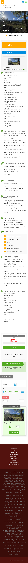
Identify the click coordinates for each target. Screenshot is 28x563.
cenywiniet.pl (8, 478)
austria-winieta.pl (9, 472)
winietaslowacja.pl (8, 539)
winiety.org (23, 542)
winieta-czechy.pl (19, 522)
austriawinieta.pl (19, 472)
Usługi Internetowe (14, 462)
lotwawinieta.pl (8, 495)
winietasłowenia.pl (19, 540)
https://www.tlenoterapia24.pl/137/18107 (13, 69)
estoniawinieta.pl (20, 487)
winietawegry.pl (6, 542)
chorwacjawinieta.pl (18, 478)
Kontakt (14, 460)
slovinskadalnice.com (8, 506)
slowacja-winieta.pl (20, 506)
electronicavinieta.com (17, 486)
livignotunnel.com (9, 493)
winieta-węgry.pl (19, 525)
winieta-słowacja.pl (18, 524)
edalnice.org (22, 484)
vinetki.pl (19, 518)
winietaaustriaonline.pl (14, 528)
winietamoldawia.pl (18, 534)
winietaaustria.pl (17, 527)
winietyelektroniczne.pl (19, 543)
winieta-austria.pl (9, 522)
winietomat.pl (15, 542)
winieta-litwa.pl (8, 524)
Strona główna (6, 33)
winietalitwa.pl (18, 533)
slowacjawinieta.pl (8, 507)
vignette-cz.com (9, 513)
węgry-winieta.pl (8, 548)
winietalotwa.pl (8, 534)
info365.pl (23, 489)
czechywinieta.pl (19, 480)
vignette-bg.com (19, 512)
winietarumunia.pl (9, 537)
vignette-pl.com (19, 513)
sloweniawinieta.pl (19, 507)
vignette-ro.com (19, 515)
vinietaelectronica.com (14, 519)
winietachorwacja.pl (9, 531)
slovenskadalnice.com (19, 504)
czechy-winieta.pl (9, 480)
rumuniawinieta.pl (7, 503)
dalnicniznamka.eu (8, 483)
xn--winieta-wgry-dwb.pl (14, 554)
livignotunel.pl (18, 492)
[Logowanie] (7, 10)
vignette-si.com (11, 516)
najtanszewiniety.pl (19, 498)
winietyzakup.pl (20, 546)
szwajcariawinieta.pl (20, 509)
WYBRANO (13, 433)
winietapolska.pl (19, 536)
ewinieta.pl (17, 489)
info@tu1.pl (8, 7)
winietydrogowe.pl (7, 543)
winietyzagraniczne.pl (9, 546)
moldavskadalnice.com (20, 496)
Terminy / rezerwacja (15, 46)
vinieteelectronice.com (9, 521)
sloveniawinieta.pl (8, 504)
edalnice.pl (7, 486)
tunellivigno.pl (19, 510)
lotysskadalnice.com (18, 495)
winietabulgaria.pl (20, 530)
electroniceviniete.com (9, 487)
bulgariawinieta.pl (19, 475)
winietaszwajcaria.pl (9, 540)
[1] (18, 426)
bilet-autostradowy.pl (8, 474)
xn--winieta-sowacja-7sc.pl (14, 553)
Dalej (13, 347)
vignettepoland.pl (11, 518)
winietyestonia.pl (9, 545)
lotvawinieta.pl (19, 493)
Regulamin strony (14, 456)
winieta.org (9, 527)
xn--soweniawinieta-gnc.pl (14, 550)
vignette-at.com (9, 512)
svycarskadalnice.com (8, 509)
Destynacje (14, 452)
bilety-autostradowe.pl (19, 474)
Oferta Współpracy (14, 464)
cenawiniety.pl (20, 477)
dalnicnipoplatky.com (19, 481)
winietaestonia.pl (10, 533)
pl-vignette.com (20, 500)
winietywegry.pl (19, 545)
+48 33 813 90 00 (10, 5)
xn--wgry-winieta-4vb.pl (14, 551)
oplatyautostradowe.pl (9, 500)
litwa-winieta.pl (18, 490)
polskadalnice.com (8, 501)
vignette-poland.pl (9, 515)
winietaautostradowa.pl (9, 530)
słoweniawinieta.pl (9, 510)
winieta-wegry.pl (9, 525)
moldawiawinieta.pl (8, 498)
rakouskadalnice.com (19, 501)
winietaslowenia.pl (19, 539)
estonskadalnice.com (7, 489)
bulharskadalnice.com (9, 477)
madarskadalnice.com (7, 496)
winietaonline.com (9, 536)
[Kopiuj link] (23, 69)
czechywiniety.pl (8, 481)
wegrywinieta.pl (20, 521)
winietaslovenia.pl (19, 537)
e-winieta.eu (14, 484)
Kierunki (14, 450)
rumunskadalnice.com (19, 503)
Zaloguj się (14, 458)
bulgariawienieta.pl (9, 475)
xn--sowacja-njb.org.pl (18, 548)
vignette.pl (18, 516)
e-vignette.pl (6, 484)
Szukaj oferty (14, 448)
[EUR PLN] (21, 401)
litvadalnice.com (10, 490)
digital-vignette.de (19, 483)
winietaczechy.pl (19, 531)
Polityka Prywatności (14, 454)
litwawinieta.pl (9, 492)
